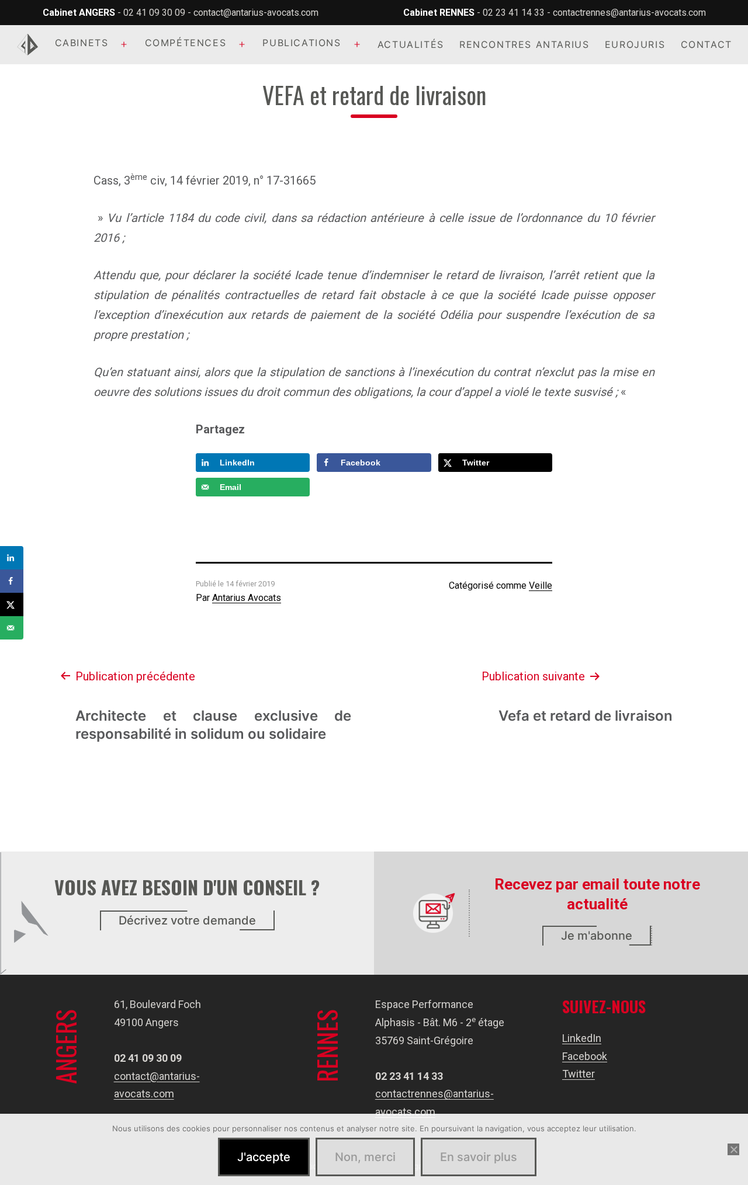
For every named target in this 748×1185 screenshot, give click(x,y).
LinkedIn (581, 1038)
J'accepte (263, 1157)
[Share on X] (11, 604)
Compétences (186, 42)
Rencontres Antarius (524, 44)
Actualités (411, 44)
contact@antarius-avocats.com (255, 12)
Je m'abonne (596, 936)
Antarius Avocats (246, 597)
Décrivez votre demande (187, 920)
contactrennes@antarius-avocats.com (629, 12)
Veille (540, 585)
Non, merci (365, 1157)
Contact (706, 44)
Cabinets (82, 42)
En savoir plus (478, 1157)
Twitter (578, 1074)
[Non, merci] (733, 1149)
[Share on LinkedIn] (11, 557)
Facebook (584, 1056)
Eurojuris (635, 44)
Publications (301, 42)
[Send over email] (11, 628)
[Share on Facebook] (11, 581)
